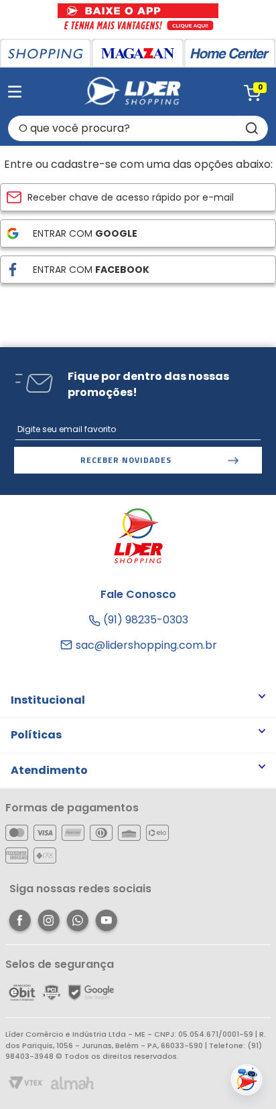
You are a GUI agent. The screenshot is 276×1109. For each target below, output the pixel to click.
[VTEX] (26, 1084)
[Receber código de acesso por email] (138, 197)
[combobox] (138, 128)
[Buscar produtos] (250, 128)
